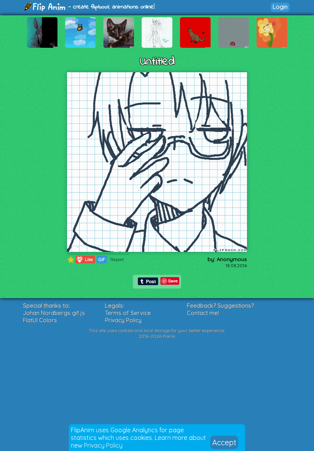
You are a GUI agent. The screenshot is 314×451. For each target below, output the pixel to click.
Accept (224, 442)
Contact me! (203, 312)
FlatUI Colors (40, 320)
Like (85, 259)
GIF (101, 259)
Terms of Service (128, 312)
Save (173, 281)
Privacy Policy (103, 445)
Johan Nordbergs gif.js (54, 312)
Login (280, 6)
